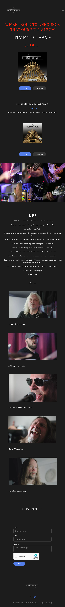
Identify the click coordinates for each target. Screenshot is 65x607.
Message (16, 544)
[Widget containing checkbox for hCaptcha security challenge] (26, 556)
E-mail (15, 536)
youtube (39, 88)
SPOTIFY (25, 88)
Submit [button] (19, 564)
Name (15, 527)
